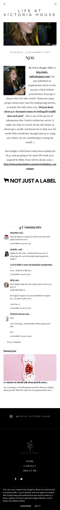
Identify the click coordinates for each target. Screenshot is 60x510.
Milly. (12, 280)
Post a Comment (14, 342)
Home (30, 461)
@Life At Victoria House (32, 416)
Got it (38, 506)
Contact (30, 466)
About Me (30, 470)
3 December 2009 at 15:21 (20, 274)
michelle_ (14, 250)
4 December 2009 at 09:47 (21, 336)
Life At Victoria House (30, 12)
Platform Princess (17, 314)
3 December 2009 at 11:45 (20, 244)
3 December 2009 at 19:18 (20, 308)
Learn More (25, 506)
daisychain (14, 233)
